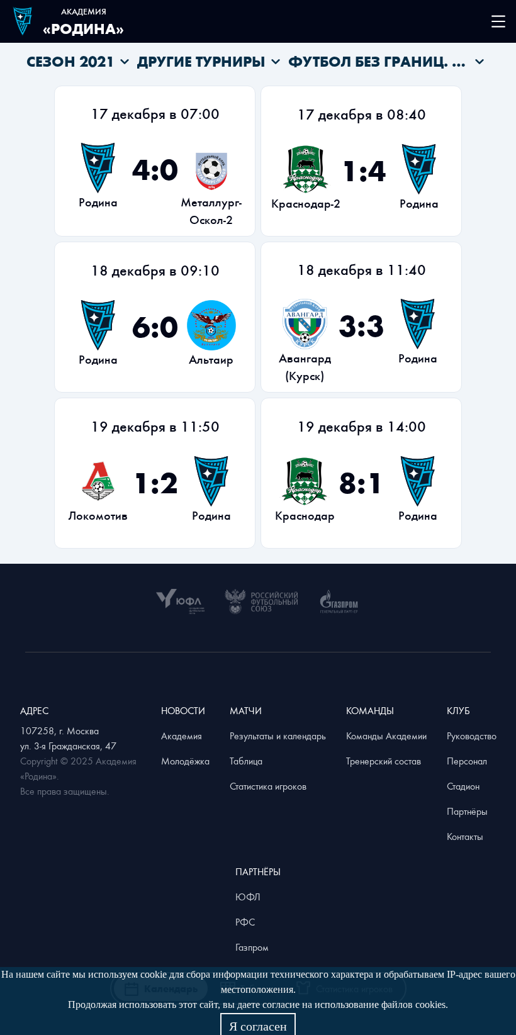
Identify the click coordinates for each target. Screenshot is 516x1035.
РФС (245, 921)
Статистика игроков (268, 786)
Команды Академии (386, 735)
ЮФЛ (248, 896)
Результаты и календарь (278, 735)
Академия (181, 735)
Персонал (467, 760)
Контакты (465, 836)
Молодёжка (185, 760)
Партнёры (467, 811)
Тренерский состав (383, 760)
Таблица (246, 760)
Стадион (463, 786)
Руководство (471, 735)
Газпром (252, 947)
